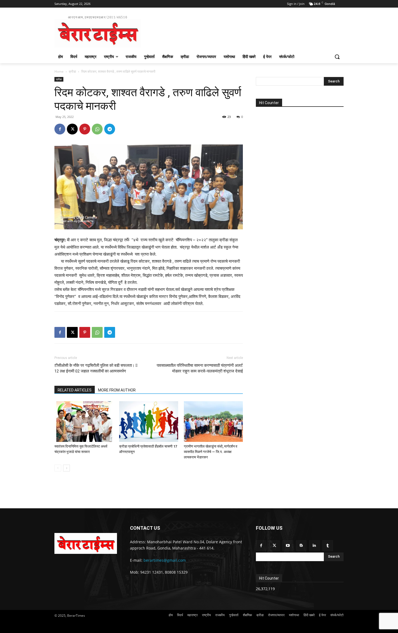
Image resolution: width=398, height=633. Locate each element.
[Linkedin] (314, 545)
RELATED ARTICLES (75, 390)
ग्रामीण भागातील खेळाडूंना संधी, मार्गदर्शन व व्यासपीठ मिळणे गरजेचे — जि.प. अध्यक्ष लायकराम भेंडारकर (210, 451)
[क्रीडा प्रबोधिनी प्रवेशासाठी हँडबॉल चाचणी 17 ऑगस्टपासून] (148, 421)
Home (59, 71)
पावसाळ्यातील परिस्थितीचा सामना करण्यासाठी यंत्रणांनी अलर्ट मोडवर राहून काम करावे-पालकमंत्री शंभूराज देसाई (200, 368)
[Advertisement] (239, 31)
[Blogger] (301, 545)
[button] (337, 56)
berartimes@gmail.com (164, 560)
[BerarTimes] (85, 543)
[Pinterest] (84, 129)
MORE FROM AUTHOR (117, 390)
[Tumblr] (327, 545)
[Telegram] (109, 129)
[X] (72, 129)
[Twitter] (274, 545)
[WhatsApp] (97, 129)
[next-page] (66, 468)
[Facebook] (59, 129)
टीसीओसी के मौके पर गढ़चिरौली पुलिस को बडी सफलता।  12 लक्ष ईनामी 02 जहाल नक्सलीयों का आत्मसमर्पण (96, 368)
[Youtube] (287, 545)
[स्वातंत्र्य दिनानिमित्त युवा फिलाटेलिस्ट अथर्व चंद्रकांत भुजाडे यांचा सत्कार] (83, 421)
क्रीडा (72, 71)
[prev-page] (57, 468)
